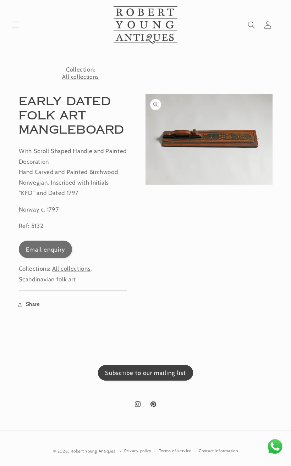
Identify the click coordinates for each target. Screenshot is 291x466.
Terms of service (175, 450)
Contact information (218, 450)
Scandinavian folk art (47, 279)
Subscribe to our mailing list (145, 372)
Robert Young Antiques (93, 451)
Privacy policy (138, 450)
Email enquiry (45, 249)
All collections (80, 76)
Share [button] (33, 304)
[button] (15, 25)
